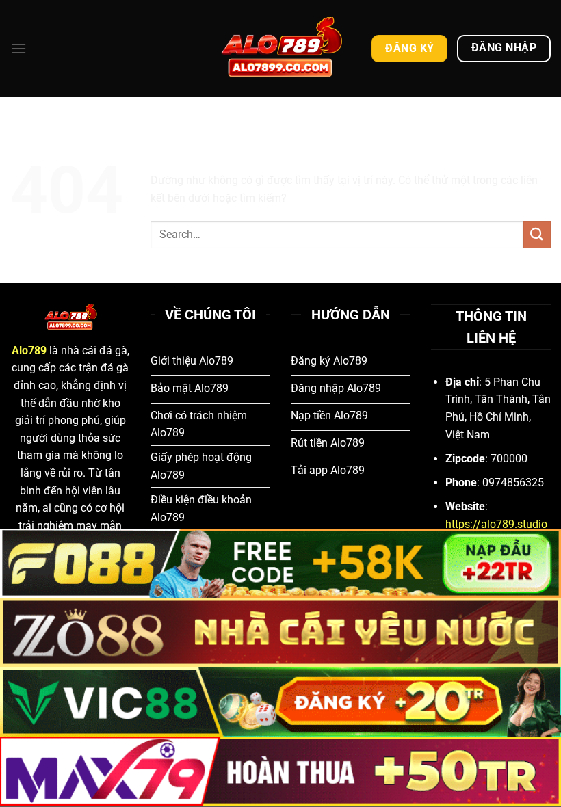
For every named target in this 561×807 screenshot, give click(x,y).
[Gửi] (537, 234)
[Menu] (18, 48)
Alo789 (29, 350)
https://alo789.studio (496, 524)
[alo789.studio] (280, 48)
